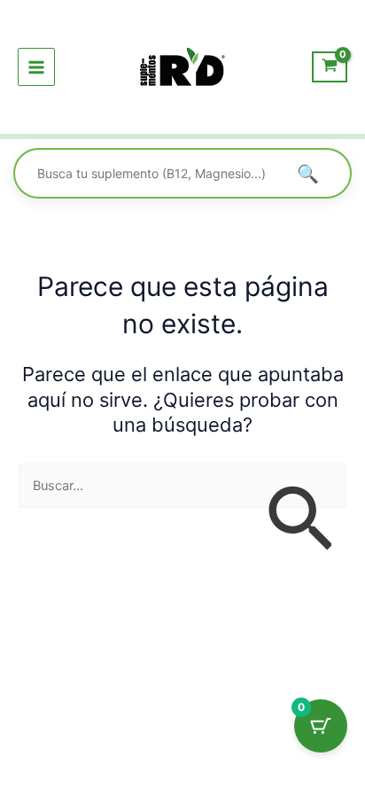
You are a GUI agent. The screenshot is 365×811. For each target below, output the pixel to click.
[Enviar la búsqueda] (299, 520)
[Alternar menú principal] (36, 66)
